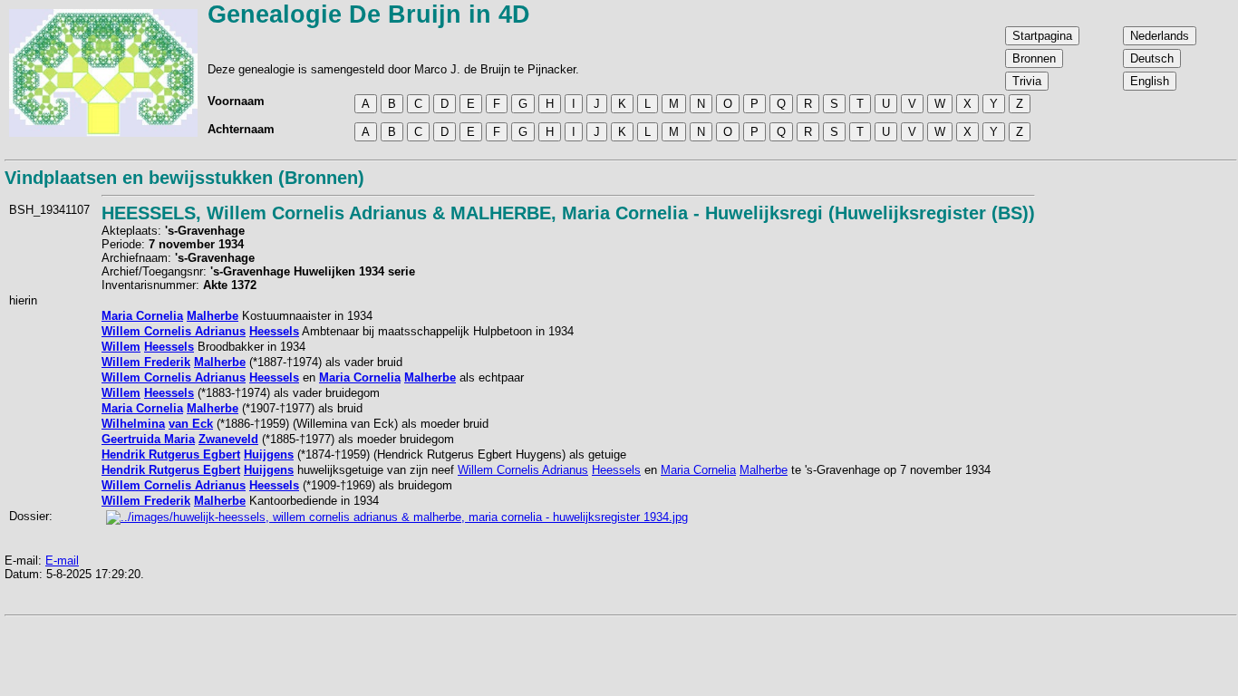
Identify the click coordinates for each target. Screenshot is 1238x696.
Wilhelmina (133, 423)
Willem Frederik (146, 362)
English (1149, 81)
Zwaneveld (228, 439)
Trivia (1026, 81)
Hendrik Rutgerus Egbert (171, 454)
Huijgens (269, 454)
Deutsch (1152, 58)
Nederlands (1159, 36)
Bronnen (1034, 58)
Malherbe (212, 316)
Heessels (274, 331)
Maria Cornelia (142, 316)
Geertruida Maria (148, 439)
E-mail (62, 560)
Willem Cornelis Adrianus (174, 331)
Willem (121, 346)
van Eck (191, 423)
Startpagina (1042, 36)
